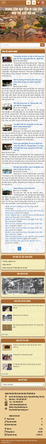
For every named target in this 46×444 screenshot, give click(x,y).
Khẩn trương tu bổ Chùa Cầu (24, 188)
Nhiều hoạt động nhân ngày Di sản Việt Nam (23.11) (23, 241)
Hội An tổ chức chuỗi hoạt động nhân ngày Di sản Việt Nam (23, 224)
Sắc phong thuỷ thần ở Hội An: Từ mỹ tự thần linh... (28, 326)
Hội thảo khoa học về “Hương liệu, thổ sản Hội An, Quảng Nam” (28, 104)
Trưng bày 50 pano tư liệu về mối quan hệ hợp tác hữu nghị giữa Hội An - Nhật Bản (29, 57)
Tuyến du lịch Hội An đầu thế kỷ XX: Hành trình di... (27, 346)
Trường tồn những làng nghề (23, 354)
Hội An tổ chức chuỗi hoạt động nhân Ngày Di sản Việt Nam (23, 220)
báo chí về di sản (22, 341)
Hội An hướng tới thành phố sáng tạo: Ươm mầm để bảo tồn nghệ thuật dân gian (28, 82)
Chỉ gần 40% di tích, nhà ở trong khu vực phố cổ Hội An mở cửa (29, 168)
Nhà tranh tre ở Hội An (20, 315)
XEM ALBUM (23, 287)
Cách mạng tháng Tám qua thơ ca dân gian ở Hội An (28, 306)
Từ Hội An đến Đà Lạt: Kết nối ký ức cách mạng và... (27, 365)
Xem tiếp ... (6, 334)
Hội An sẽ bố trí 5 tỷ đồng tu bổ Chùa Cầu (19, 206)
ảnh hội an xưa (22, 274)
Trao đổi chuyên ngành (22, 301)
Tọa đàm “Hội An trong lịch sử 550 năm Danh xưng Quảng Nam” (28, 125)
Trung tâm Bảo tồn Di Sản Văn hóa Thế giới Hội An (19, 441)
